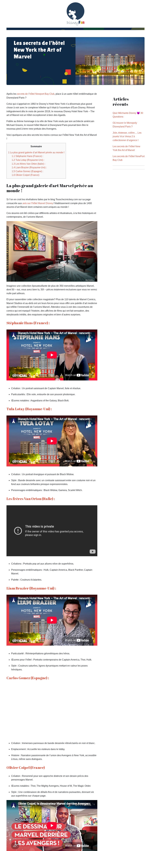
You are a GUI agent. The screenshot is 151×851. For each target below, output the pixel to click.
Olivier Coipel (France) (25, 175)
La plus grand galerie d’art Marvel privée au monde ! (36, 152)
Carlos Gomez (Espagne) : (27, 171)
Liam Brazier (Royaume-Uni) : (29, 167)
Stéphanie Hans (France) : (27, 156)
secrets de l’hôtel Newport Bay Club (35, 94)
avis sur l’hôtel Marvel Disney (37, 203)
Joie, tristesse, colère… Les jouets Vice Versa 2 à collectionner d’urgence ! (127, 136)
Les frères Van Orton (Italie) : (28, 164)
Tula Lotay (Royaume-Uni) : (28, 160)
